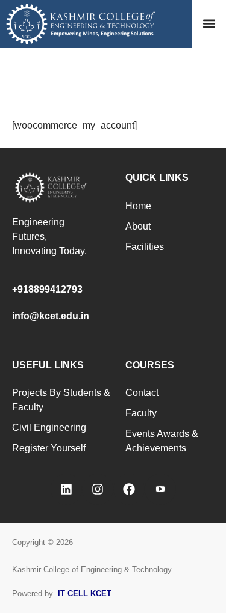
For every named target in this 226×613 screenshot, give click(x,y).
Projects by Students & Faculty (61, 400)
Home (138, 206)
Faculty (141, 413)
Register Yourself (49, 448)
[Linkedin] (66, 489)
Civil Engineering (49, 427)
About (138, 226)
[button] (209, 24)
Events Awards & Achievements (161, 440)
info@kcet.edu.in (50, 316)
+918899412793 (47, 289)
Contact (142, 393)
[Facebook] (129, 489)
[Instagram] (97, 489)
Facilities (144, 247)
